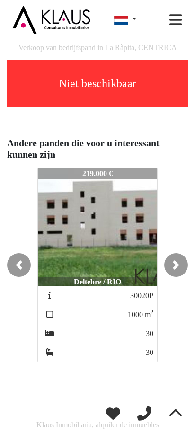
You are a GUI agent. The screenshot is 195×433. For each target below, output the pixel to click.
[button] (19, 265)
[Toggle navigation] (175, 20)
